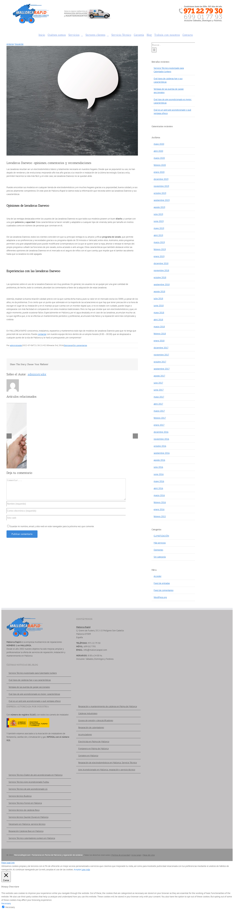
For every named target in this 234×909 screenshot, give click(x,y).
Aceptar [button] (77, 869)
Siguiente (19, 44)
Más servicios (160, 542)
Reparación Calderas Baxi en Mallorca (26, 831)
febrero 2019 (160, 249)
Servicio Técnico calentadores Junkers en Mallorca (32, 838)
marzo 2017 (159, 410)
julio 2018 (158, 298)
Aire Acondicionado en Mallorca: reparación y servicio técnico (106, 769)
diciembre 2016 (161, 432)
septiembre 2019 (162, 200)
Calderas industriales (87, 713)
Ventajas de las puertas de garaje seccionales (29, 687)
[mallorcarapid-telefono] (201, 6)
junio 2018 (159, 305)
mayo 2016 (159, 481)
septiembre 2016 (162, 453)
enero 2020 (159, 172)
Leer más (86, 869)
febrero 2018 (160, 333)
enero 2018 (159, 340)
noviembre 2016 (161, 439)
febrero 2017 (160, 417)
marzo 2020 (159, 158)
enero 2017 (159, 424)
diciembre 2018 (161, 263)
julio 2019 (158, 214)
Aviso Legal (136, 855)
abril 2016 (158, 488)
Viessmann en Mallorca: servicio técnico (27, 824)
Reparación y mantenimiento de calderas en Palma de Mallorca (107, 706)
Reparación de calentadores (91, 727)
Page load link (8, 862)
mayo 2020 (159, 144)
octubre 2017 (160, 361)
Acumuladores (85, 734)
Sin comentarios (80, 345)
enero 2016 (159, 509)
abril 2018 (158, 319)
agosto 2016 (159, 460)
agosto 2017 (159, 375)
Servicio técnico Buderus (20, 796)
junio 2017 (159, 389)
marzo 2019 (159, 242)
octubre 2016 (160, 446)
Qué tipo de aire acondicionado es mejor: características (34, 694)
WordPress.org (160, 597)
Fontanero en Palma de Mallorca (93, 748)
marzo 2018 (159, 326)
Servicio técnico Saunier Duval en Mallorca (28, 817)
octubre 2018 (160, 277)
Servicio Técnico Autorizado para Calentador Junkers (33, 673)
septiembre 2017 (162, 368)
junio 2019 (159, 221)
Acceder (157, 576)
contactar (42, 334)
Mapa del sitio (149, 855)
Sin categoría (160, 556)
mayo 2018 (159, 312)
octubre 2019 (160, 193)
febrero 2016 (160, 502)
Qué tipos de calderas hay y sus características (30, 680)
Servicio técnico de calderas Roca (24, 810)
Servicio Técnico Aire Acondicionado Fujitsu (29, 782)
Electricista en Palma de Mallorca (93, 741)
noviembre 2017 (161, 354)
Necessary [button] (6, 903)
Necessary (10, 907)
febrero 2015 (160, 516)
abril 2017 (158, 403)
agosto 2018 (159, 291)
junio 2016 (159, 474)
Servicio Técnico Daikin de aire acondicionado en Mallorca (35, 774)
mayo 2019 (159, 228)
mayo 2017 (159, 396)
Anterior (10, 44)
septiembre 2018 (162, 284)
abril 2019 (158, 235)
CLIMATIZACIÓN (161, 535)
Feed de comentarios (163, 590)
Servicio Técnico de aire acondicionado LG (28, 789)
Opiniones (68, 345)
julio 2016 (158, 467)
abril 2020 (158, 151)
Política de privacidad (120, 855)
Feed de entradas (162, 583)
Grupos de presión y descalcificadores (95, 720)
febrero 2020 (160, 165)
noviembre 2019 (161, 186)
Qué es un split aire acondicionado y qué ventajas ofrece (35, 701)
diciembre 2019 (161, 179)
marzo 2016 (159, 495)
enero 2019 (159, 256)
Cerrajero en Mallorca (88, 755)
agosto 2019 (159, 207)
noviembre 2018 (161, 270)
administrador (16, 345)
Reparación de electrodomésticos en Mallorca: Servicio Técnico (107, 762)
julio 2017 (158, 382)
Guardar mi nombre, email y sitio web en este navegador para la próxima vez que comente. (52, 526)
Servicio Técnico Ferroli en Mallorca (25, 803)
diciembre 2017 (161, 347)
